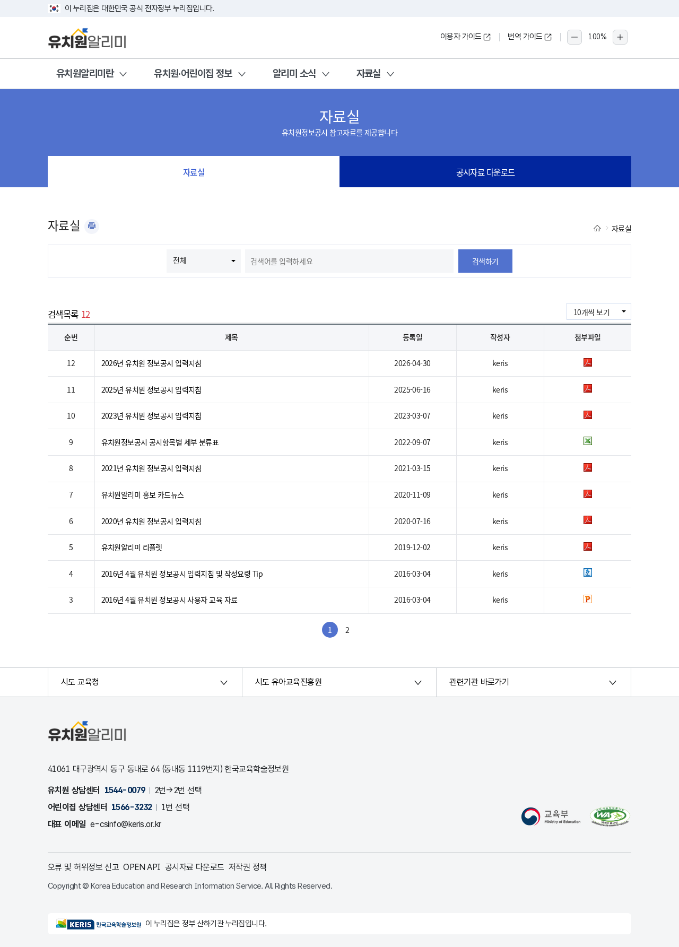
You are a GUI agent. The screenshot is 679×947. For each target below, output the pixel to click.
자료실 (368, 73)
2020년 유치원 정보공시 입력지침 (151, 521)
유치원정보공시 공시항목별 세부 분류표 (160, 442)
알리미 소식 (294, 73)
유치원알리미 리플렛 (131, 547)
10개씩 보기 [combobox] (591, 312)
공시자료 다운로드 (485, 172)
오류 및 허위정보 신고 (83, 867)
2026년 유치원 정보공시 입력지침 (151, 363)
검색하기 (485, 261)
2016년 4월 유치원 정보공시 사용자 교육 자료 (169, 599)
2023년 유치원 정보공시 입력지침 (151, 415)
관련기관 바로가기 (479, 682)
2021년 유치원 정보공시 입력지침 (151, 468)
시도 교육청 (80, 682)
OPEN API (142, 867)
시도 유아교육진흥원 (288, 682)
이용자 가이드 (461, 36)
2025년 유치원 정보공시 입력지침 (151, 389)
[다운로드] (588, 363)
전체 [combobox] (179, 260)
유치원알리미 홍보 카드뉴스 (142, 494)
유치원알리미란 (85, 73)
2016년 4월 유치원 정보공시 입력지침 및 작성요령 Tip (182, 573)
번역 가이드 (525, 36)
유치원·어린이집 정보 (193, 73)
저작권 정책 (248, 867)
